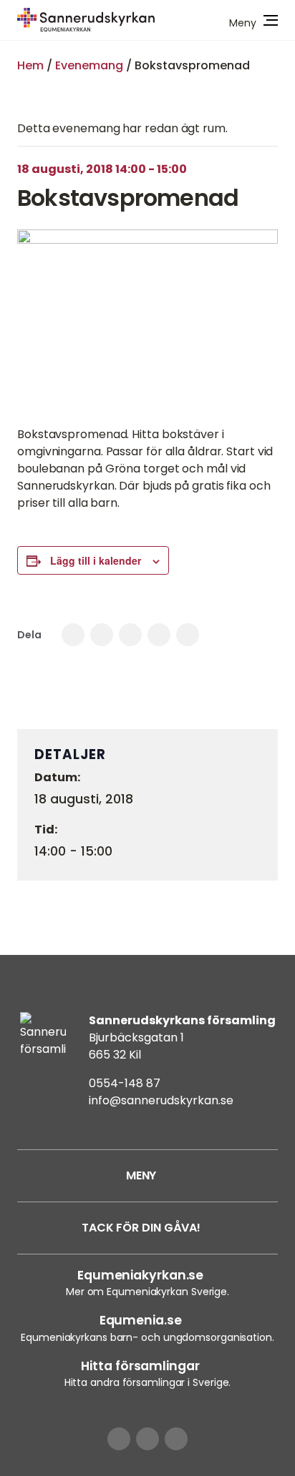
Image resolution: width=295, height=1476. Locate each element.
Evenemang (89, 65)
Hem (30, 65)
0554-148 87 (124, 1083)
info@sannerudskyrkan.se (161, 1100)
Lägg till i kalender (95, 560)
